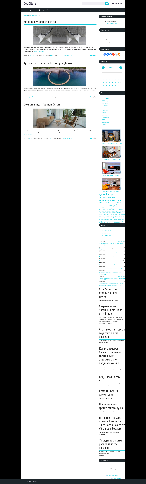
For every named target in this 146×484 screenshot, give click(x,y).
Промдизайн (118, 204)
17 (120, 80)
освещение (106, 219)
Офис (111, 214)
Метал (100, 202)
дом (101, 200)
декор (116, 195)
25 (103, 85)
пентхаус (105, 221)
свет (120, 202)
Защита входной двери (105, 249)
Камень (117, 202)
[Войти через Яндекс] (113, 54)
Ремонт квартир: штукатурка (109, 392)
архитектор (105, 206)
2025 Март (104, 124)
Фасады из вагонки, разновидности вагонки (111, 444)
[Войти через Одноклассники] (119, 54)
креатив (105, 202)
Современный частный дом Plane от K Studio (110, 310)
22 (115, 82)
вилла (107, 216)
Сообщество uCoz (106, 233)
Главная (26, 15)
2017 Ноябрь (105, 103)
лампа (103, 212)
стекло (109, 202)
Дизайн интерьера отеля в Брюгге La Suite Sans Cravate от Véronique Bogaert (112, 423)
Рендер (115, 219)
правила (117, 216)
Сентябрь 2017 (112, 67)
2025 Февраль (105, 122)
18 (103, 82)
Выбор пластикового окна (106, 264)
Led (106, 212)
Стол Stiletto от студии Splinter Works (108, 292)
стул (118, 219)
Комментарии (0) (68, 55)
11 (103, 80)
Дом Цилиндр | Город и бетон (42, 104)
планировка (102, 216)
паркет (108, 214)
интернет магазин (111, 211)
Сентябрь (35, 15)
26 (106, 85)
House (118, 200)
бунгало (117, 211)
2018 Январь (105, 108)
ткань (123, 214)
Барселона (121, 219)
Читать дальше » (39, 51)
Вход (121, 3)
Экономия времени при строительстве (109, 268)
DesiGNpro (30, 3)
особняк (101, 206)
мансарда (109, 212)
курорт (114, 222)
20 (109, 82)
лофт (110, 204)
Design (111, 219)
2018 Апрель (105, 110)
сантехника (121, 216)
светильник (102, 204)
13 (109, 80)
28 (112, 85)
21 (112, 82)
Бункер (119, 206)
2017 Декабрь (105, 105)
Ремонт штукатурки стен (106, 257)
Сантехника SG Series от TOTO (112, 159)
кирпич (110, 217)
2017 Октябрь (105, 101)
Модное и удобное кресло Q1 (41, 22)
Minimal (109, 221)
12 (106, 80)
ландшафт (120, 197)
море (105, 222)
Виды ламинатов (109, 377)
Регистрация (115, 3)
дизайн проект (105, 217)
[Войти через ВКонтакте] (107, 54)
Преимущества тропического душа (111, 406)
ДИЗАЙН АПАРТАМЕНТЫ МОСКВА (106, 209)
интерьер (103, 197)
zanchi (51, 55)
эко (112, 204)
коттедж (112, 206)
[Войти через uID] (105, 54)
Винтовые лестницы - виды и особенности (110, 261)
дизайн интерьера (115, 208)
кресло (109, 208)
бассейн (101, 219)
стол (113, 212)
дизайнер (122, 208)
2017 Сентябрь (105, 98)
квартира (111, 198)
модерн (101, 221)
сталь (121, 211)
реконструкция (102, 214)
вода (116, 206)
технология (115, 214)
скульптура (119, 221)
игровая (108, 222)
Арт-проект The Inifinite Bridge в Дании (48, 63)
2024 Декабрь (105, 117)
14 (112, 80)
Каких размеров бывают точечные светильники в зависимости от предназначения (110, 356)
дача (123, 204)
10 (120, 77)
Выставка (101, 222)
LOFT (111, 222)
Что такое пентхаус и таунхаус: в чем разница (112, 333)
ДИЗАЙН (31, 55)
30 (118, 85)
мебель (104, 208)
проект (120, 214)
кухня (123, 211)
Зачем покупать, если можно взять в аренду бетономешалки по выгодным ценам (111, 284)
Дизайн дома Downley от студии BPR (112, 143)
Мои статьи (121, 241)
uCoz (121, 481)
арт (122, 221)
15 (115, 80)
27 (109, 85)
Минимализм (117, 212)
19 (106, 82)
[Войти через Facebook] (110, 54)
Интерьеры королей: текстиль (107, 253)
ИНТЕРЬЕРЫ (105, 42)
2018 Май (104, 112)
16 (118, 80)
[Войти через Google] (116, 54)
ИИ (113, 217)
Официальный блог (107, 230)
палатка (118, 222)
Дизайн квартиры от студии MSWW (111, 175)
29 (115, 85)
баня (114, 204)
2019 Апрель (105, 115)
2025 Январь (105, 120)
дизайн (104, 194)
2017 (30, 15)
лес (122, 206)
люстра (106, 204)
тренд (116, 197)
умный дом (111, 216)
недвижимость (117, 217)
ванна (100, 217)
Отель (100, 208)
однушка (113, 221)
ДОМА (30, 138)
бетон (112, 202)
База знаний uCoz (106, 235)
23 (118, 82)
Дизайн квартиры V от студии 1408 (112, 191)
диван (100, 212)
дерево (112, 195)
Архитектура (109, 200)
